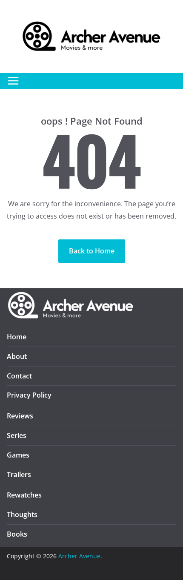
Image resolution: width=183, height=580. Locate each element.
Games (18, 455)
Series (16, 435)
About (17, 356)
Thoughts (22, 514)
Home (16, 336)
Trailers (19, 474)
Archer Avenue (79, 556)
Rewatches (24, 495)
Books (17, 534)
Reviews (20, 416)
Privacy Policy (29, 395)
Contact (19, 376)
